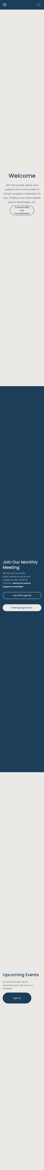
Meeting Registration (22, 607)
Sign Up (17, 998)
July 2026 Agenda (22, 595)
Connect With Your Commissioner (22, 210)
